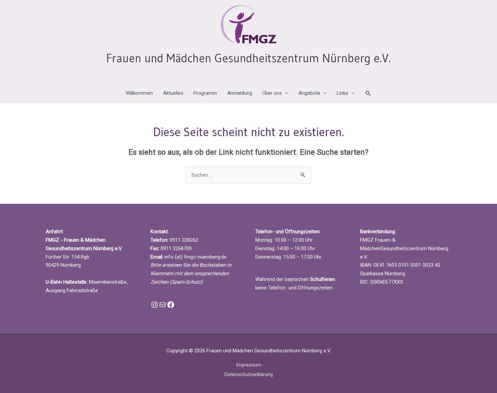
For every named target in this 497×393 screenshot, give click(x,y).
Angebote (309, 93)
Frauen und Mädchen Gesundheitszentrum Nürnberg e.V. (248, 58)
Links (342, 93)
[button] (368, 93)
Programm (205, 93)
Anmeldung (239, 93)
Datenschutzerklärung (248, 374)
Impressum (248, 365)
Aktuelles (173, 93)
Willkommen (139, 93)
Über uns (272, 93)
